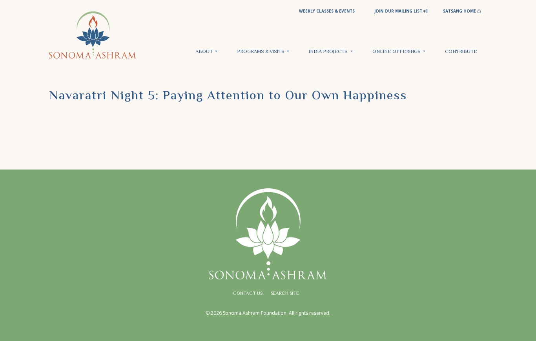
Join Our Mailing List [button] (398, 11)
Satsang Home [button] (460, 11)
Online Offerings (397, 52)
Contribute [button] (461, 52)
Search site (285, 293)
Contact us (248, 293)
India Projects (329, 52)
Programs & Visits (261, 52)
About (204, 52)
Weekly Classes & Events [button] (327, 11)
